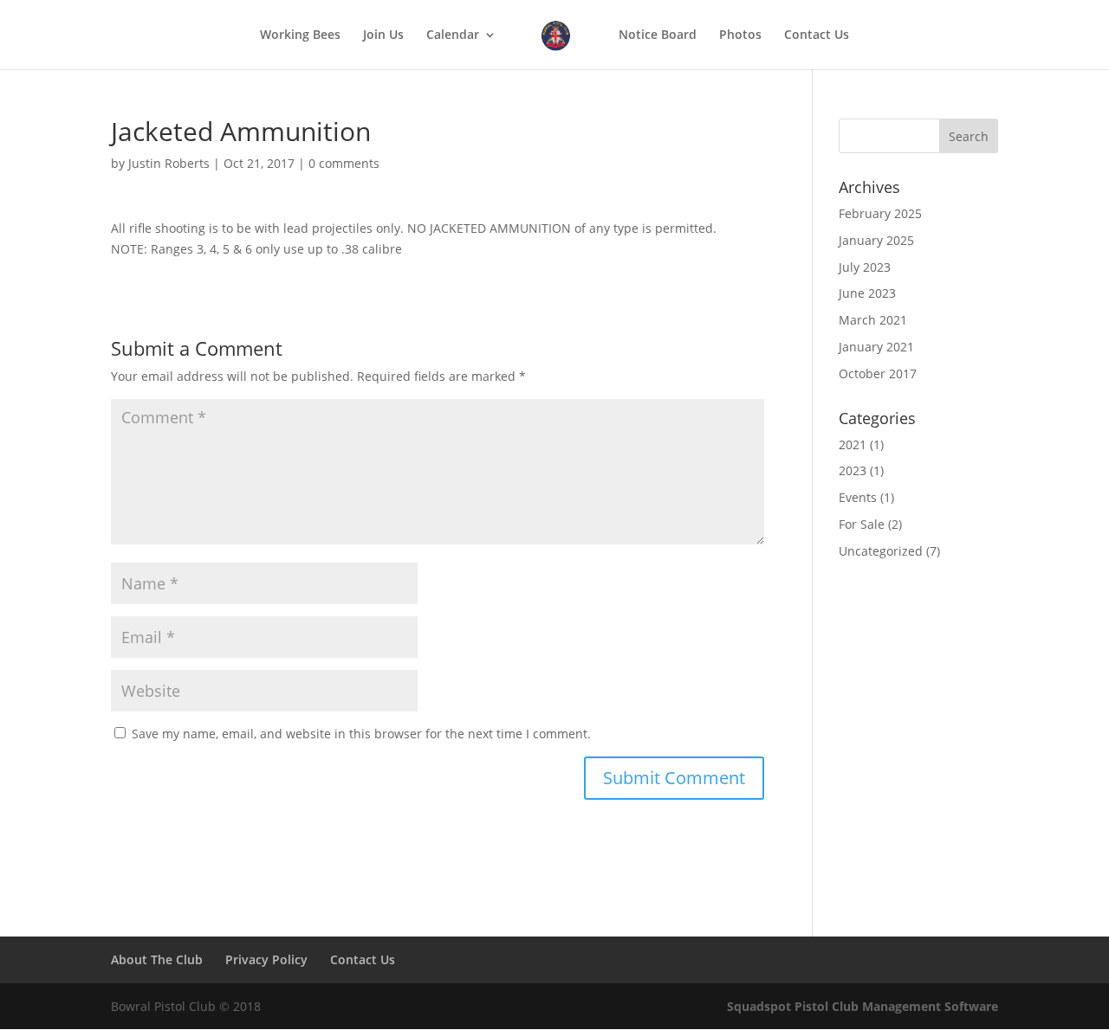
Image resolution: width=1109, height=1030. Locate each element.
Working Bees (300, 35)
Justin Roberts (169, 163)
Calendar (452, 35)
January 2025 (876, 240)
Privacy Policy (266, 959)
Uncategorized (881, 551)
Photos (740, 35)
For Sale (862, 524)
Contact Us (816, 35)
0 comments (343, 163)
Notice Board (658, 35)
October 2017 (878, 373)
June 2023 (867, 293)
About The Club (157, 959)
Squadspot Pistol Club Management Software (862, 1006)
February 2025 (880, 213)
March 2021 (873, 320)
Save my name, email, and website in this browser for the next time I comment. (361, 733)
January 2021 (876, 346)
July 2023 (865, 267)
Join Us (383, 35)
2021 (852, 444)
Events (858, 497)
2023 (852, 470)
